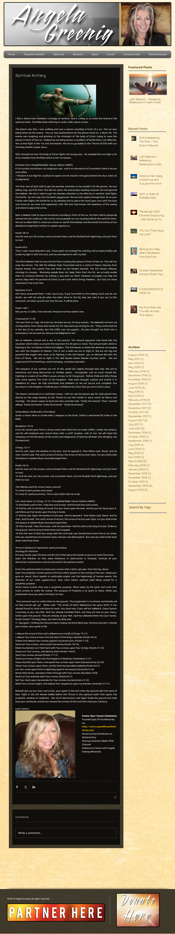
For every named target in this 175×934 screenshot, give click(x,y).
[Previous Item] (134, 84)
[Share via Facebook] (17, 787)
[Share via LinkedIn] (33, 787)
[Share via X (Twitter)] (25, 787)
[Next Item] (161, 84)
